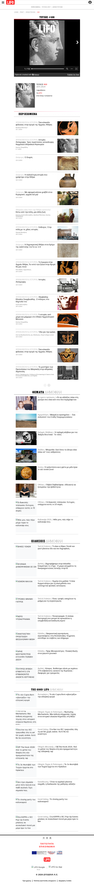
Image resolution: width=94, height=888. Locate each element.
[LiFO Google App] (38, 868)
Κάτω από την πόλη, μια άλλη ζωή (30, 212)
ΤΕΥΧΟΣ (41, 84)
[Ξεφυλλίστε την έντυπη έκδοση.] (25, 95)
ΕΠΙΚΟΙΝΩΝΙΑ (47, 847)
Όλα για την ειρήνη (47, 332)
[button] (3, 2)
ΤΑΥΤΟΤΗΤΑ (47, 844)
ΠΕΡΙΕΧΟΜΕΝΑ (35, 7)
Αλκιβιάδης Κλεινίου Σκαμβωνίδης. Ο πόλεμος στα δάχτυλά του (32, 299)
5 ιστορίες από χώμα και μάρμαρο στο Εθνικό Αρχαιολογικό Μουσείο (35, 317)
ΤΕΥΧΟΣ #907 (46, 7)
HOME (16, 12)
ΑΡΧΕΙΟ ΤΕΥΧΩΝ (57, 7)
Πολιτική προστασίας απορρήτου (45, 881)
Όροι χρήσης (27, 881)
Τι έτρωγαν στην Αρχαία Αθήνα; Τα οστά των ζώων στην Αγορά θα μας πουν (35, 264)
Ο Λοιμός (29, 157)
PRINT (22, 12)
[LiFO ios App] (55, 868)
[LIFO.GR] (10, 2)
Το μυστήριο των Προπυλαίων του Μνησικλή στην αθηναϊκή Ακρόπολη (34, 369)
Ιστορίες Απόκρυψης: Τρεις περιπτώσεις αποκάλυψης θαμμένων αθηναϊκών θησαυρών (35, 142)
